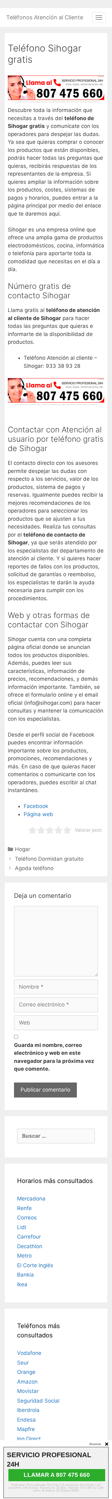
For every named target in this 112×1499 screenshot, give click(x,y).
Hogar (22, 849)
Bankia (25, 1275)
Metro (24, 1256)
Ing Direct (29, 1439)
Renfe (24, 1208)
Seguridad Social (38, 1401)
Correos (27, 1217)
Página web (38, 814)
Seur (23, 1363)
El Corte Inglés (35, 1265)
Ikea (22, 1284)
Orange (26, 1372)
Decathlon (29, 1246)
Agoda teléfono (34, 868)
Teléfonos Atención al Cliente (44, 17)
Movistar (28, 1391)
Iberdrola (28, 1410)
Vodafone (29, 1353)
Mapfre (26, 1429)
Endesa (26, 1420)
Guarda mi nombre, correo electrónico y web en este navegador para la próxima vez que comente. (54, 1057)
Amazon (27, 1382)
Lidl (21, 1227)
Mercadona (31, 1198)
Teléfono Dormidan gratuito (49, 859)
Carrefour (29, 1237)
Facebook (36, 806)
